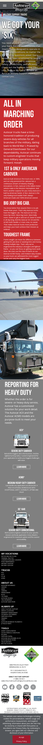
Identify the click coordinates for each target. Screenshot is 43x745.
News (3, 589)
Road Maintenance (7, 562)
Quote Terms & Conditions (10, 633)
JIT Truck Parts (6, 623)
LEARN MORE (22, 466)
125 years (4, 596)
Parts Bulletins (6, 616)
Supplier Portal (7, 636)
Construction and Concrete (11, 560)
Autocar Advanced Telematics (11, 622)
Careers (4, 591)
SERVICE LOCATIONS (7, 611)
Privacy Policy (21, 728)
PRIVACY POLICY (19, 710)
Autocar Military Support (15, 73)
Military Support (7, 565)
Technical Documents (8, 614)
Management (5, 592)
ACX (2, 572)
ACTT (2, 574)
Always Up (7, 606)
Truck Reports (6, 642)
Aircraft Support (7, 563)
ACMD (3, 578)
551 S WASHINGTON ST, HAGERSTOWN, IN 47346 (19, 671)
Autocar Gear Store (8, 602)
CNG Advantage (6, 600)
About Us (7, 582)
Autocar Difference (8, 585)
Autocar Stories (7, 598)
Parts (3, 620)
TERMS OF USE (30, 710)
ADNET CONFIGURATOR (8, 631)
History (4, 587)
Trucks (5, 570)
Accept (21, 737)
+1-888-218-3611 (19, 679)
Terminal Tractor (7, 558)
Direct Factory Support (9, 609)
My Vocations (9, 553)
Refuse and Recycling (8, 556)
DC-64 (3, 576)
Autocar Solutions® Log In (11, 638)
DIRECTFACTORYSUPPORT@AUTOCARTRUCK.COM (19, 681)
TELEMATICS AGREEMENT (12, 712)
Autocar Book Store (8, 640)
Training (4, 618)
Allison (4, 634)
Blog (3, 594)
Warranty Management (9, 613)
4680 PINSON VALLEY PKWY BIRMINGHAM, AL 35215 (19, 666)
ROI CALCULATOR (6, 643)
